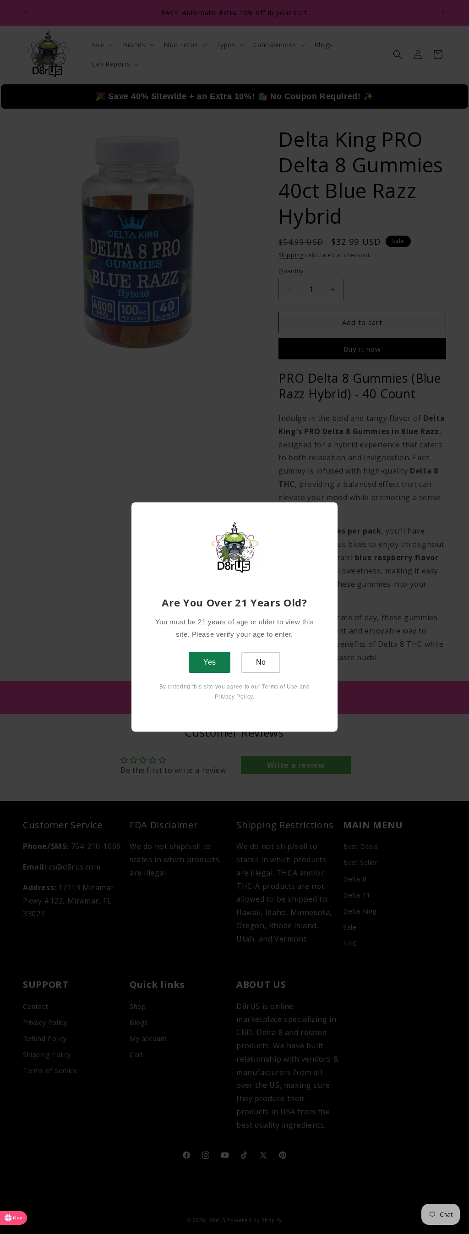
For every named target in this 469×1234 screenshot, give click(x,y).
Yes (209, 662)
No (261, 662)
